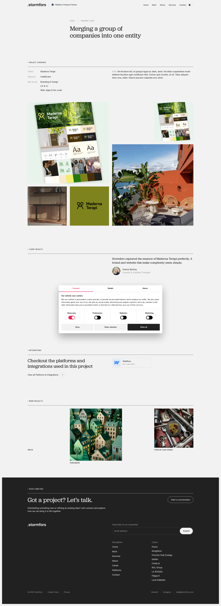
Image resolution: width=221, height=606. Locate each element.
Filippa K (156, 576)
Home (115, 547)
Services (116, 556)
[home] (37, 4)
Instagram (167, 592)
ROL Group (157, 567)
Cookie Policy (53, 592)
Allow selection (110, 327)
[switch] (97, 317)
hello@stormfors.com (184, 592)
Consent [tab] (76, 288)
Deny (77, 327)
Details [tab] (110, 288)
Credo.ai (156, 563)
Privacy (67, 592)
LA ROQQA (157, 571)
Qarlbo (155, 559)
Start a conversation (180, 500)
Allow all (143, 327)
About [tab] (145, 288)
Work (72, 21)
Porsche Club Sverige (162, 555)
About (115, 561)
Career (115, 565)
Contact (116, 575)
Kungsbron (157, 551)
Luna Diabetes (158, 580)
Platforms (116, 570)
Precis (155, 547)
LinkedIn (154, 592)
